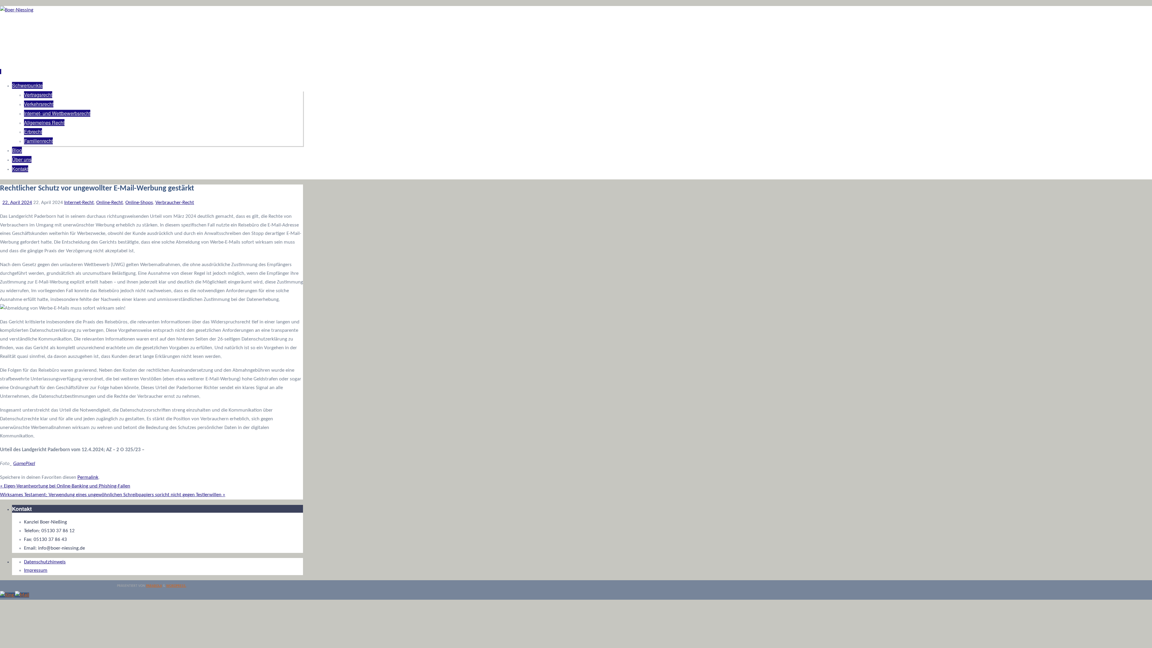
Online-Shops (139, 202)
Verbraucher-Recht (174, 202)
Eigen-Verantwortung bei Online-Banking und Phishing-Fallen (65, 486)
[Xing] (7, 595)
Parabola (154, 586)
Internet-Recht (79, 202)
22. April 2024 (17, 202)
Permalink (87, 477)
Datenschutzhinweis (45, 562)
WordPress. (176, 586)
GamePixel (24, 463)
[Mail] (22, 595)
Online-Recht (109, 202)
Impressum (35, 570)
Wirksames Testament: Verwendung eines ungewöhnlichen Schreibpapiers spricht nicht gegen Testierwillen (112, 494)
